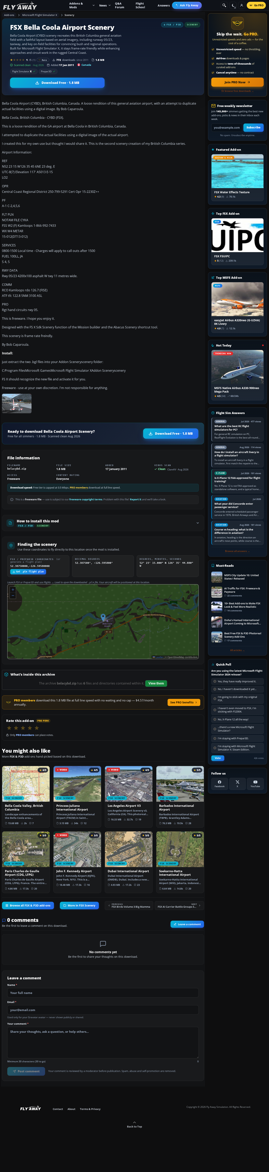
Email (11, 1002)
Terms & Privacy (90, 1109)
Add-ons (9, 15)
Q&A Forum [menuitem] (119, 5)
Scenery (69, 15)
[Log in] (241, 5)
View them (156, 683)
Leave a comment (189, 924)
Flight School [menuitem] (140, 5)
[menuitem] (187, 5)
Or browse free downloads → (237, 91)
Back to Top (134, 1126)
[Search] (224, 5)
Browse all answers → (237, 551)
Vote (218, 758)
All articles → (237, 650)
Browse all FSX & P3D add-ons (30, 905)
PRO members (79, 487)
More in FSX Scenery (81, 905)
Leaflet (159, 657)
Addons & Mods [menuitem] (76, 5)
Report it (135, 499)
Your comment (18, 1023)
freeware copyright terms (85, 499)
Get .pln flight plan (30, 571)
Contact (58, 1109)
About (71, 1109)
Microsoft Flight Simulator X (39, 15)
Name (12, 985)
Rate (44, 60)
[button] (103, 618)
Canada (86, 65)
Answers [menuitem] (164, 5)
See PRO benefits (182, 702)
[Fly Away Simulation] (20, 5)
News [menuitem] (103, 5)
